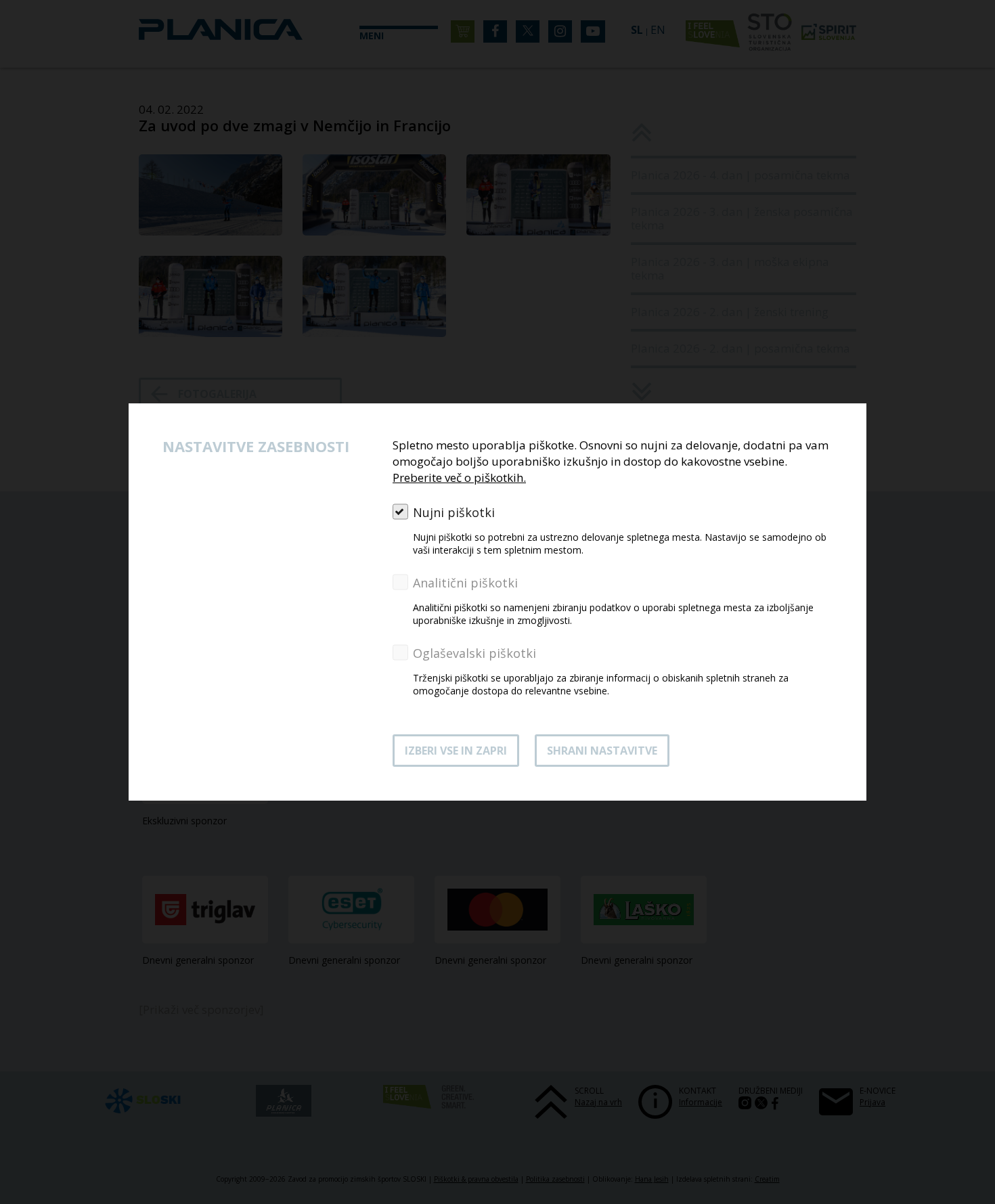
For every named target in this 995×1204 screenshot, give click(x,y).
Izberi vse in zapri (456, 750)
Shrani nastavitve (602, 750)
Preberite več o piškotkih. (459, 477)
